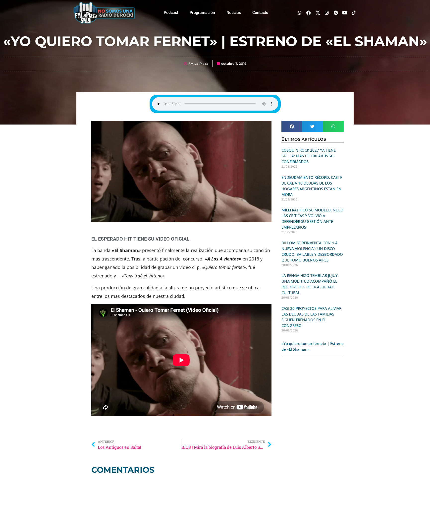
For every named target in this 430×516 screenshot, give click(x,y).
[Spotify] (335, 12)
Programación (202, 12)
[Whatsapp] (300, 12)
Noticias (233, 12)
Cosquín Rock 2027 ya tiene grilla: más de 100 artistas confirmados (308, 156)
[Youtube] (345, 12)
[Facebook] (309, 12)
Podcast (171, 12)
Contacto (260, 12)
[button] (291, 126)
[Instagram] (326, 12)
